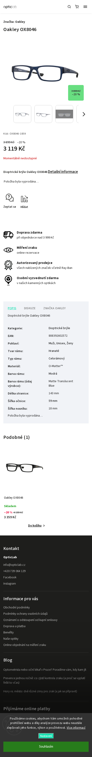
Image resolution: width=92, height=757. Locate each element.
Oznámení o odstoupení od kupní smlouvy (30, 620)
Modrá (53, 373)
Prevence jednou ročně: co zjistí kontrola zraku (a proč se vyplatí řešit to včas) (44, 680)
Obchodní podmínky (16, 607)
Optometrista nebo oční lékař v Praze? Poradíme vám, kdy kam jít (44, 670)
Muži (52, 343)
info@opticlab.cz (14, 565)
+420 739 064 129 (14, 571)
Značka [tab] (54, 308)
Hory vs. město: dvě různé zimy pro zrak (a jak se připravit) (40, 691)
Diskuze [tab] (30, 308)
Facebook (9, 577)
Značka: (14, 22)
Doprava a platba (14, 626)
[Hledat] (69, 6)
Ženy (70, 343)
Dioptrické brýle (59, 328)
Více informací (76, 728)
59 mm (53, 401)
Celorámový (57, 358)
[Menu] (85, 6)
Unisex (60, 343)
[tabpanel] (24, 490)
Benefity (8, 632)
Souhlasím (46, 746)
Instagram (9, 583)
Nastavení (46, 736)
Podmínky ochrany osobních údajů (25, 614)
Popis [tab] (12, 308)
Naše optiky (10, 639)
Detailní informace (63, 171)
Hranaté (54, 351)
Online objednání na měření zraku (24, 645)
